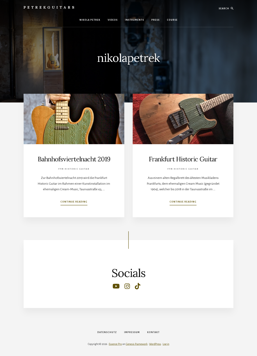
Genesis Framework (137, 344)
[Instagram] (127, 287)
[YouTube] (116, 287)
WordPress (155, 344)
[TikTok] (137, 287)
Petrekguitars (50, 7)
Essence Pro (115, 344)
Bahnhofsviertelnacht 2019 (74, 159)
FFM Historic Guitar (74, 169)
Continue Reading (73, 202)
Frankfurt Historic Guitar (183, 159)
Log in (166, 344)
